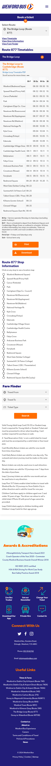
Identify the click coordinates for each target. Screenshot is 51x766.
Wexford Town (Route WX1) (25, 705)
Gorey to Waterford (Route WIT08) (25, 715)
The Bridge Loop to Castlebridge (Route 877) (13, 67)
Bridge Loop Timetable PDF (14, 72)
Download (26, 253)
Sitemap (35, 757)
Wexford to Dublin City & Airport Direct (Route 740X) (25, 685)
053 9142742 (28, 651)
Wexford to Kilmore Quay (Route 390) (25, 708)
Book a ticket (25, 17)
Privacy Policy (18, 757)
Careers (25, 732)
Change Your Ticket (42, 599)
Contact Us (42, 616)
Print (26, 244)
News (25, 742)
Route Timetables (17, 49)
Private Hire (25, 616)
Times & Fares (25, 678)
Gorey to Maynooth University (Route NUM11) (25, 698)
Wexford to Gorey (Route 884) (25, 702)
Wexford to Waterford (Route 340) (25, 692)
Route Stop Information (13, 264)
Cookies (28, 757)
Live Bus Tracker (9, 599)
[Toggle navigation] (46, 7)
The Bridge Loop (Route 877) (25, 712)
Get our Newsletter (25, 599)
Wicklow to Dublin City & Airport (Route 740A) (25, 688)
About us (26, 725)
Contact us (25, 722)
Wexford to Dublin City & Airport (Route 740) (25, 681)
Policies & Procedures (25, 739)
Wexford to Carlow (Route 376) (25, 695)
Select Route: (9, 25)
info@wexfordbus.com (28, 658)
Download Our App (9, 617)
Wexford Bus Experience (25, 729)
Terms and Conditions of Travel (25, 735)
